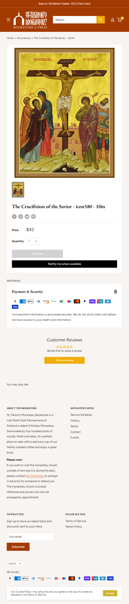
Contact (75, 432)
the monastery (35, 476)
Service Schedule (81, 414)
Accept (110, 593)
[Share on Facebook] (14, 216)
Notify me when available (64, 264)
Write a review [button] (65, 360)
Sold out (37, 253)
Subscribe (18, 546)
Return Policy (74, 526)
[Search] (100, 19)
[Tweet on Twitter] (27, 216)
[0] (119, 20)
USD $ (12, 563)
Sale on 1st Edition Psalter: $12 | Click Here (64, 3)
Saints (74, 426)
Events (74, 437)
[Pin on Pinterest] (20, 216)
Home (10, 38)
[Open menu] (8, 19)
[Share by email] (33, 216)
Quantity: (18, 241)
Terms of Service (76, 521)
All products (24, 38)
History (75, 420)
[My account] (112, 20)
